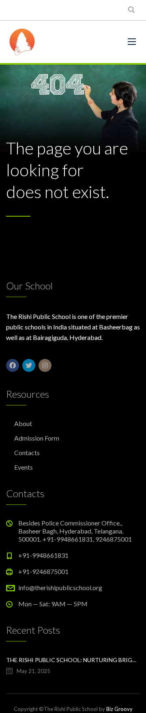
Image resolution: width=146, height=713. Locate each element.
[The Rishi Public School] (61, 42)
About (23, 423)
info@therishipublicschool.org (60, 587)
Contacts (27, 452)
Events (23, 467)
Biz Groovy (119, 709)
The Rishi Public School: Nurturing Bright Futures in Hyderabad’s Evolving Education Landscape (73, 659)
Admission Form (36, 438)
